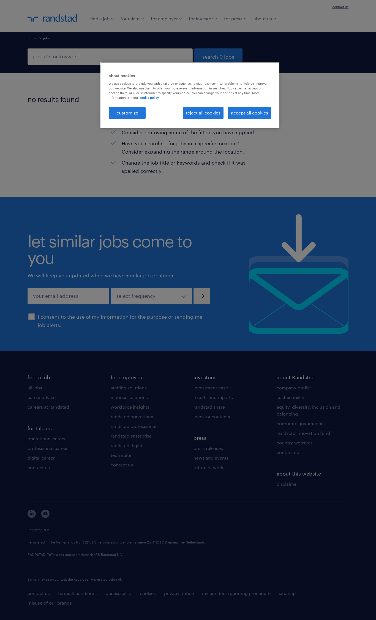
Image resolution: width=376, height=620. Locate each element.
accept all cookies (249, 112)
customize (127, 112)
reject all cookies (203, 112)
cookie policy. (149, 97)
